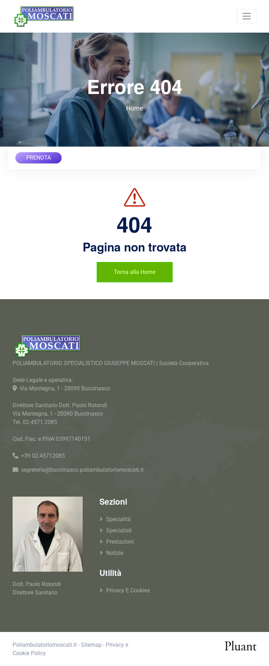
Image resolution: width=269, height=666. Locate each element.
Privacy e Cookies (128, 590)
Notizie (114, 553)
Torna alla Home (135, 272)
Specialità (118, 519)
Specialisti (119, 530)
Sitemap (91, 644)
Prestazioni (120, 541)
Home (134, 108)
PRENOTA (38, 157)
